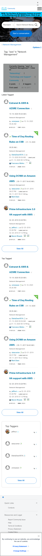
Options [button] (36, 47)
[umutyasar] (14, 470)
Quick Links (9, 503)
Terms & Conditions (15, 526)
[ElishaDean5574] (16, 458)
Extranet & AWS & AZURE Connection (20, 108)
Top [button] (3, 497)
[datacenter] (14, 446)
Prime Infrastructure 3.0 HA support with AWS (22, 214)
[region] (21, 544)
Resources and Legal (13, 515)
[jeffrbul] (12, 434)
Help (9, 523)
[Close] (39, 536)
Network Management (12, 45)
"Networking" (14, 73)
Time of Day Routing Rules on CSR (22, 142)
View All (20, 248)
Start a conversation (21, 33)
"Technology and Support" (20, 77)
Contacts (11, 508)
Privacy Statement (20, 546)
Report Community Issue (16, 520)
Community (14, 80)
